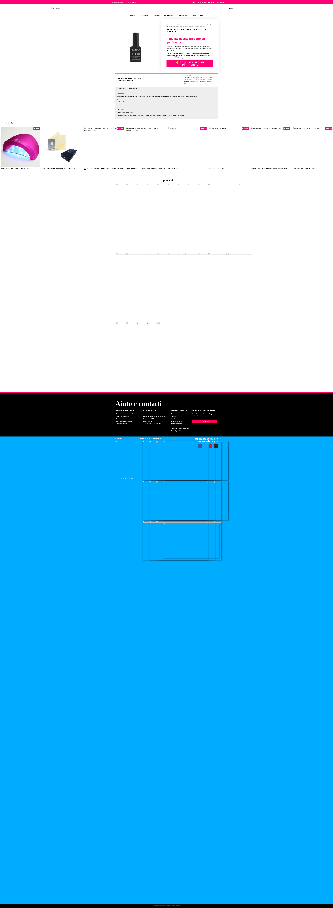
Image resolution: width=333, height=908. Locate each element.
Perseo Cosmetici (174, 24)
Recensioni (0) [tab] (132, 88)
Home (167, 24)
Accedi (231, 8)
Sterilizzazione (168, 15)
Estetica (132, 15)
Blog (201, 15)
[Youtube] (210, 446)
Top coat (203, 81)
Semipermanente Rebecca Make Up (202, 24)
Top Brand (166, 180)
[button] (155, 79)
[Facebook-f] (200, 446)
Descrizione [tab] (121, 88)
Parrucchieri (145, 15)
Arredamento (183, 15)
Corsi (194, 15)
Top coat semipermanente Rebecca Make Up (199, 79)
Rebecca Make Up (195, 81)
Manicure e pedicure (188, 24)
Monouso (157, 15)
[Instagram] (216, 446)
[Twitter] (205, 446)
